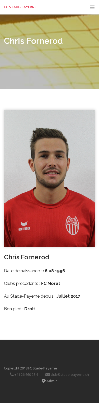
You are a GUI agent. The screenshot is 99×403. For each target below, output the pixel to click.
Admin (52, 380)
